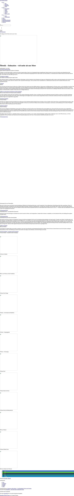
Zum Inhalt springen (3, 0)
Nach (3, 7)
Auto (5, 3)
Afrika (6, 10)
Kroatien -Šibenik (7, 478)
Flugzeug (6, 4)
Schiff (6, 6)
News (3, 18)
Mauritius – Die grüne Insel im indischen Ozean (15, 489)
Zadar (3, 486)
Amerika (6, 11)
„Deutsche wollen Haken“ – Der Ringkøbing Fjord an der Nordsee (19, 488)
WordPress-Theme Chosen (5, 495)
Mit (3, 2)
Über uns (4, 22)
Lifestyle (3, 19)
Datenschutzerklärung (6, 21)
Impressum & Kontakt (6, 20)
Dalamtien (4, 483)
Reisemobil (7, 5)
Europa (6, 9)
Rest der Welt (7, 13)
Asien (6, 12)
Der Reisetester (3, 31)
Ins (2, 14)
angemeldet (6, 493)
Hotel (6, 15)
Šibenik (3, 485)
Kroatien (3, 484)
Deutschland (7, 8)
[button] (4, 471)
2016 (3, 482)
